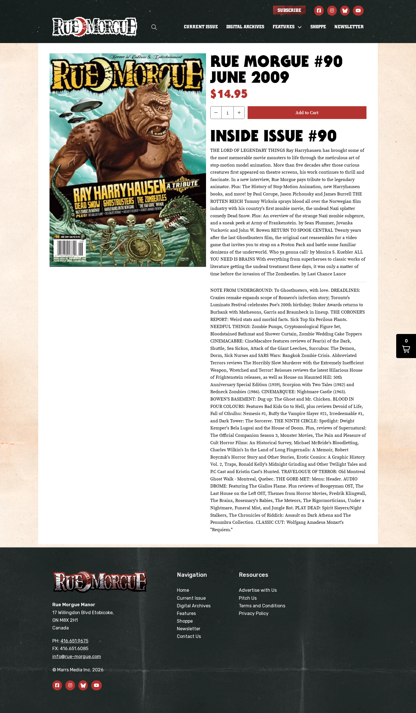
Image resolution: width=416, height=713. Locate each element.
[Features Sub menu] (299, 27)
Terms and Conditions (262, 605)
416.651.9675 (74, 641)
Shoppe (318, 26)
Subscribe (289, 10)
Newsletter (349, 26)
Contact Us (189, 636)
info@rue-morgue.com (76, 656)
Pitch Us (248, 598)
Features (186, 613)
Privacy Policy (254, 613)
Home (183, 590)
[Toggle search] (154, 27)
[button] (216, 112)
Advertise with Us (258, 590)
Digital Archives (245, 26)
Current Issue (201, 26)
